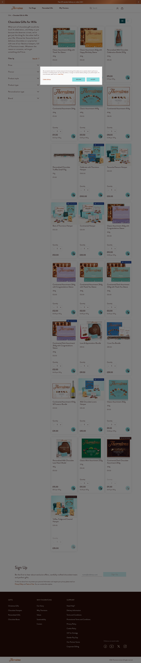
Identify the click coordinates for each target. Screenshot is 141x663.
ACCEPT (93, 79)
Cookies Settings (47, 79)
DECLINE (78, 79)
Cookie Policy (60, 74)
